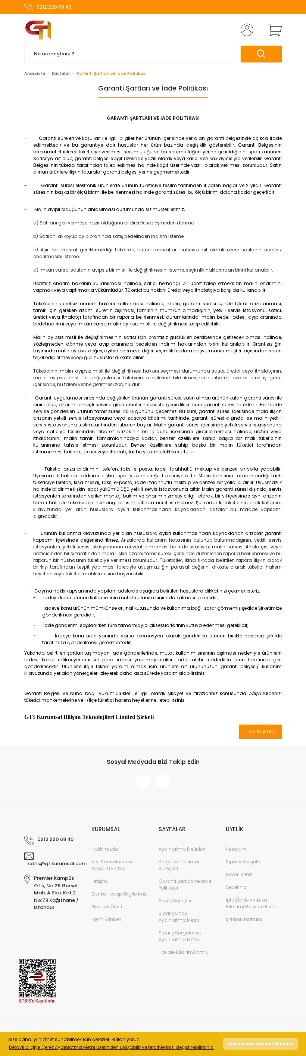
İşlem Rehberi (106, 919)
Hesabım (236, 849)
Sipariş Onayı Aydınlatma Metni (179, 916)
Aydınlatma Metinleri (182, 849)
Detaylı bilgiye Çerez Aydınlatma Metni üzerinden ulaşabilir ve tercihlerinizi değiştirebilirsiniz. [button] (111, 1047)
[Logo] (38, 29)
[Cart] (273, 29)
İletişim (99, 881)
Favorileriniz (239, 874)
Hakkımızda (104, 849)
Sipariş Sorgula (243, 861)
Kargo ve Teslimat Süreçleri (179, 865)
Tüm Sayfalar (260, 731)
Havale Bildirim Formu (184, 952)
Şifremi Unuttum (244, 919)
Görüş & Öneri (106, 906)
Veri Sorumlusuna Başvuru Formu (111, 865)
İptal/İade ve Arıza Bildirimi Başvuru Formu (253, 903)
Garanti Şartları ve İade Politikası (185, 884)
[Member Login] (245, 29)
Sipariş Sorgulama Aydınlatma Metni (180, 936)
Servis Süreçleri (176, 900)
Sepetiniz (236, 887)
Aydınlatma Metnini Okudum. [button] (260, 1044)
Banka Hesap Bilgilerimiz (119, 894)
